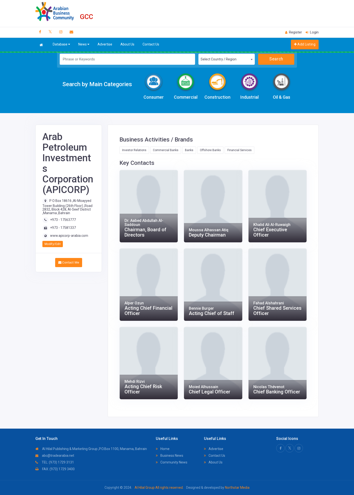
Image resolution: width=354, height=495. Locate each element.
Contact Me (70, 262)
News (82, 44)
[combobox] (226, 59)
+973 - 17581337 (63, 228)
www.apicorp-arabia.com (69, 236)
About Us (127, 44)
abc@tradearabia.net (57, 455)
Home (165, 449)
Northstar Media (236, 487)
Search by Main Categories (97, 84)
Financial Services (239, 150)
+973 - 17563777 (63, 220)
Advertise (105, 44)
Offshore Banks (210, 150)
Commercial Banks (165, 150)
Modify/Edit (53, 244)
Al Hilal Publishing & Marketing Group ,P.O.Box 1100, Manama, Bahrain (94, 449)
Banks (189, 150)
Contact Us (151, 44)
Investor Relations (134, 150)
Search (276, 59)
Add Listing (306, 44)
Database (60, 44)
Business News (171, 455)
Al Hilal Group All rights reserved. (159, 487)
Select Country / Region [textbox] (218, 59)
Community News (173, 462)
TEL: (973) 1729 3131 (57, 462)
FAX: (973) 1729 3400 (58, 469)
